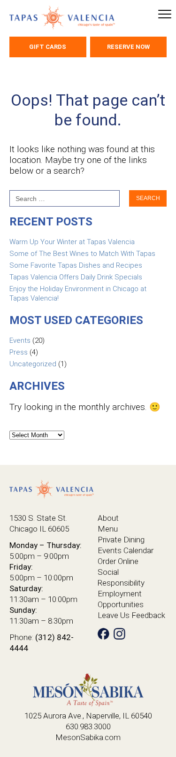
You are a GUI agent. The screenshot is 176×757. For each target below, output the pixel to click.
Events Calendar (125, 550)
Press (18, 352)
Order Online (118, 561)
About (108, 518)
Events (20, 340)
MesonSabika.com (88, 737)
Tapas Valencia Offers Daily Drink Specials (75, 277)
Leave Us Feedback (131, 615)
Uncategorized (32, 364)
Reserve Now (128, 46)
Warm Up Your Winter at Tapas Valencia (72, 242)
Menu (108, 528)
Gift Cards (47, 46)
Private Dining (121, 539)
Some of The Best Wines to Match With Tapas (82, 253)
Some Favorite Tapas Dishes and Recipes (75, 265)
